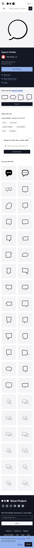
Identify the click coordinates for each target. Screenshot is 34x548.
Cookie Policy (21, 538)
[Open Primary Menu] (3, 4)
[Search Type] (5, 8)
